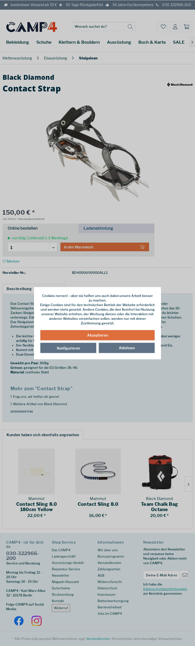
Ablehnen (127, 348)
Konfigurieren (68, 348)
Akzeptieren (97, 335)
